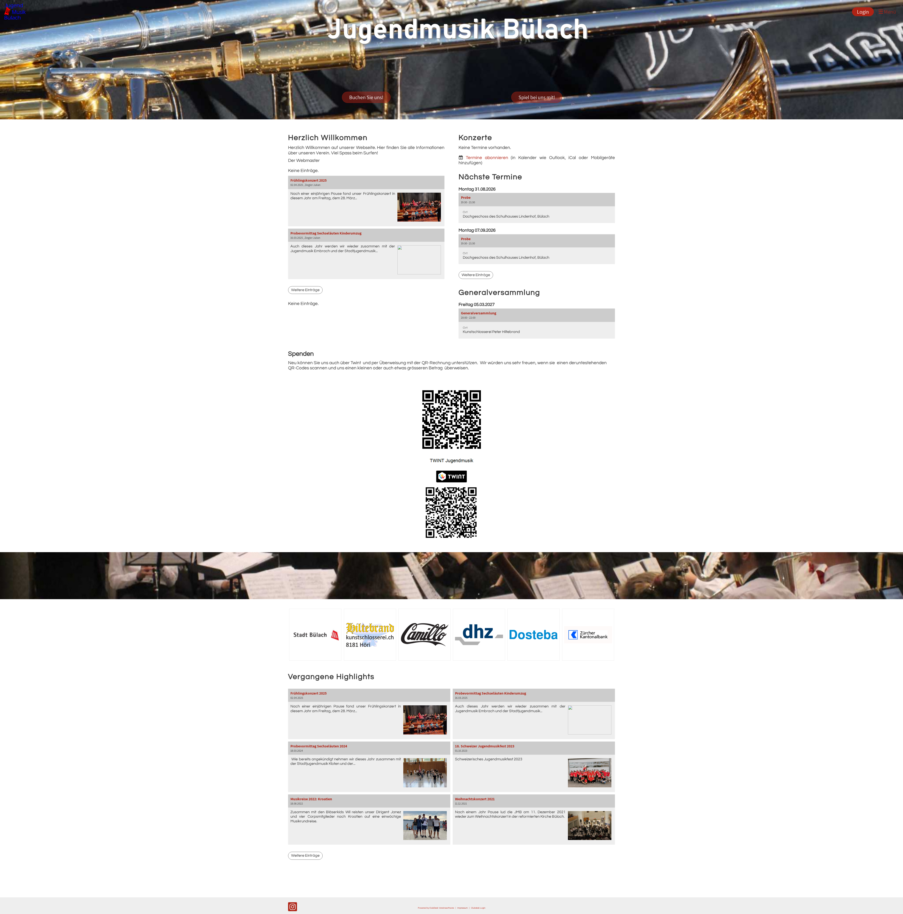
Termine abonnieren (487, 157)
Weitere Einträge (305, 290)
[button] (537, 208)
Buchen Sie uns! (366, 97)
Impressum (462, 908)
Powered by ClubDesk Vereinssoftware (436, 908)
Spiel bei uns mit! (537, 97)
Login (863, 11)
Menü (889, 12)
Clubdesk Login (478, 908)
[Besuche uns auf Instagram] (292, 908)
